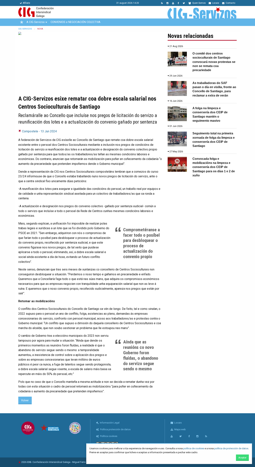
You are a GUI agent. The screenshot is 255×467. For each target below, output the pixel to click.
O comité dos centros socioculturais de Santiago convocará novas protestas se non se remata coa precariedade (213, 62)
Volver (25, 400)
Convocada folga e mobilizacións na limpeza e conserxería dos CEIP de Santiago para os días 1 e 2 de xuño (213, 167)
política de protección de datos (231, 448)
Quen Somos (199, 3)
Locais (215, 3)
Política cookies (108, 436)
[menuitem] (21, 22)
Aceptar (242, 457)
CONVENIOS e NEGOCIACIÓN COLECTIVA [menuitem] (75, 22)
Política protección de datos (114, 429)
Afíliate (26, 3)
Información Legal (109, 422)
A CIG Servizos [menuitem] (36, 22)
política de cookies (193, 448)
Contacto (230, 3)
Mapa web (180, 429)
